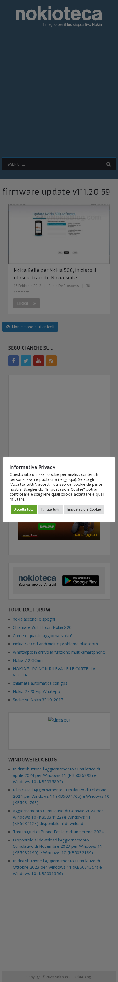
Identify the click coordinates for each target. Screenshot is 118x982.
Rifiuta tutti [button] (50, 509)
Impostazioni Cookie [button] (84, 509)
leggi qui (67, 479)
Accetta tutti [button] (23, 509)
